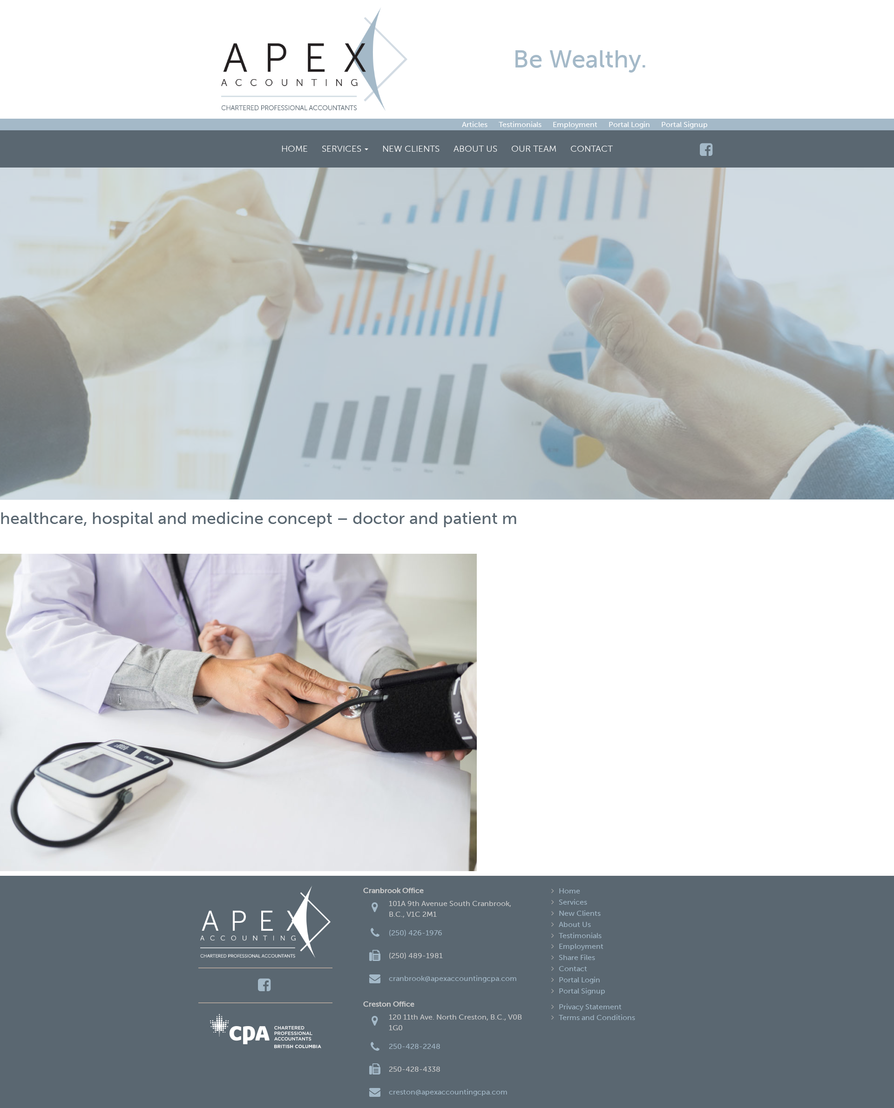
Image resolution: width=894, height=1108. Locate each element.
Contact (591, 148)
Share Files (577, 957)
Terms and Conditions (597, 1017)
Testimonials (520, 124)
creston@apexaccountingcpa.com (448, 1092)
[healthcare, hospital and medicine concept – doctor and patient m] (447, 712)
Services (343, 148)
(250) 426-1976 (415, 932)
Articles (475, 124)
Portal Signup (684, 124)
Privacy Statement (590, 1006)
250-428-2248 (414, 1046)
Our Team (533, 148)
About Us (475, 148)
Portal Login (629, 124)
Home (294, 148)
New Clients (411, 148)
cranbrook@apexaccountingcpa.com (453, 978)
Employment (575, 124)
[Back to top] (867, 1081)
